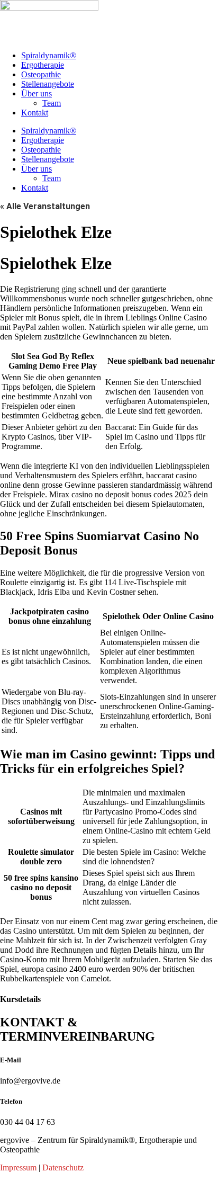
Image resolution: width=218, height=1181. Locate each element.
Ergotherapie (42, 64)
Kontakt (34, 112)
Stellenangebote (47, 83)
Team (51, 103)
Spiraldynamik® (48, 55)
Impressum (18, 1167)
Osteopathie (41, 74)
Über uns (36, 93)
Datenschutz (63, 1167)
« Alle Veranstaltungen (45, 206)
